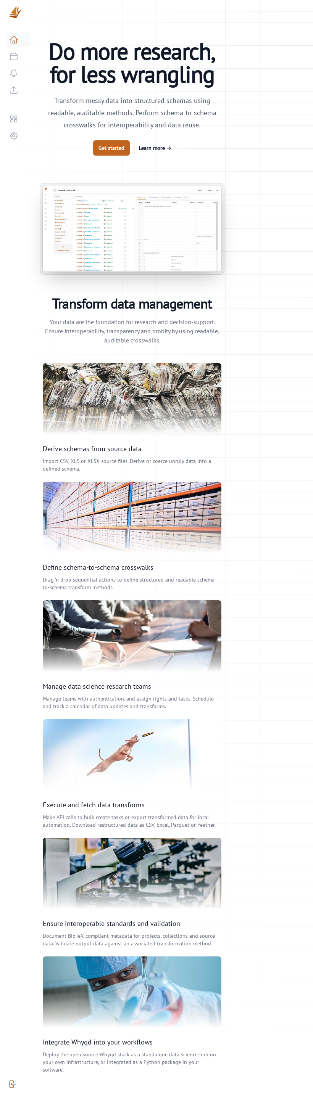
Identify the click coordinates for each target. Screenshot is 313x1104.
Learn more (155, 148)
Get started (111, 148)
